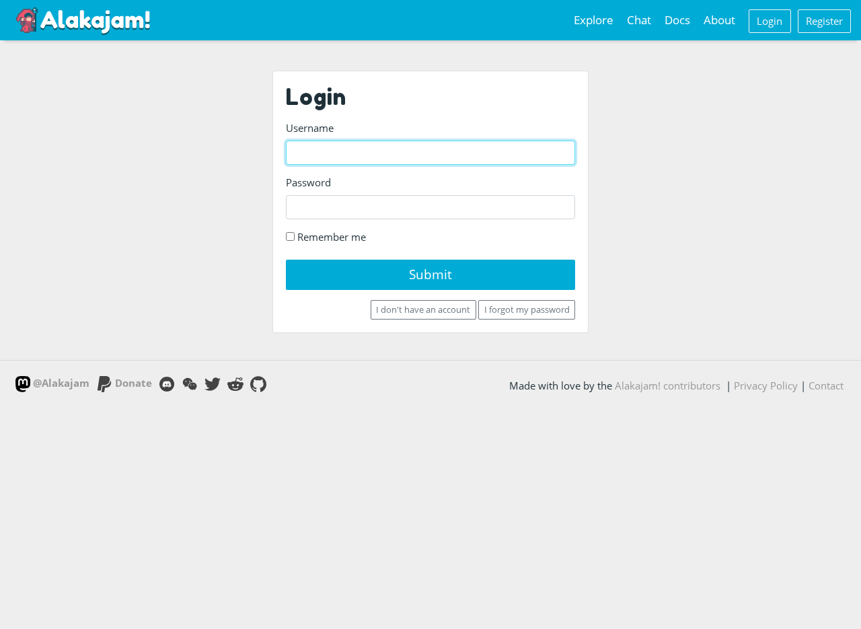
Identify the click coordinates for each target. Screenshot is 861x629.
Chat (639, 20)
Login (769, 21)
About (719, 20)
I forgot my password (527, 309)
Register (824, 21)
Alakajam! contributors (667, 385)
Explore (593, 20)
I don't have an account (423, 309)
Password (308, 182)
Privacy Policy (766, 385)
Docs (677, 20)
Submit (430, 274)
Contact (826, 385)
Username (310, 128)
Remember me (330, 237)
